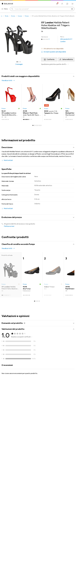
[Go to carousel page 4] (37, 125)
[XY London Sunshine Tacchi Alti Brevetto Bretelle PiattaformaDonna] (10, 103)
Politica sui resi (9, 226)
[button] (57, 48)
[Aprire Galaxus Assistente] (67, 3)
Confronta (50, 59)
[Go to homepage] (7, 4)
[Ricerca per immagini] (72, 9)
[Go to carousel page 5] (39, 125)
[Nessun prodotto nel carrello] (72, 3)
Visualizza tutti (7, 80)
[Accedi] (62, 4)
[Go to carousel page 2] (34, 125)
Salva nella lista (67, 59)
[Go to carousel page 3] (36, 125)
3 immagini (19, 64)
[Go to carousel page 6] (40, 125)
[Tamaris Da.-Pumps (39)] (53, 103)
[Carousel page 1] (32, 125)
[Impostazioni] (57, 3)
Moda (6, 16)
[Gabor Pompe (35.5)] (53, 274)
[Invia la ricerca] (12, 9)
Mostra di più (8, 160)
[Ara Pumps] (32, 274)
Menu (6, 9)
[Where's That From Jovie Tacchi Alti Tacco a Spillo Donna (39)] (32, 103)
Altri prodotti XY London (66, 39)
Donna (13, 16)
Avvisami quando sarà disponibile (55, 52)
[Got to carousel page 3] (20, 61)
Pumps (27, 16)
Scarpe (20, 16)
